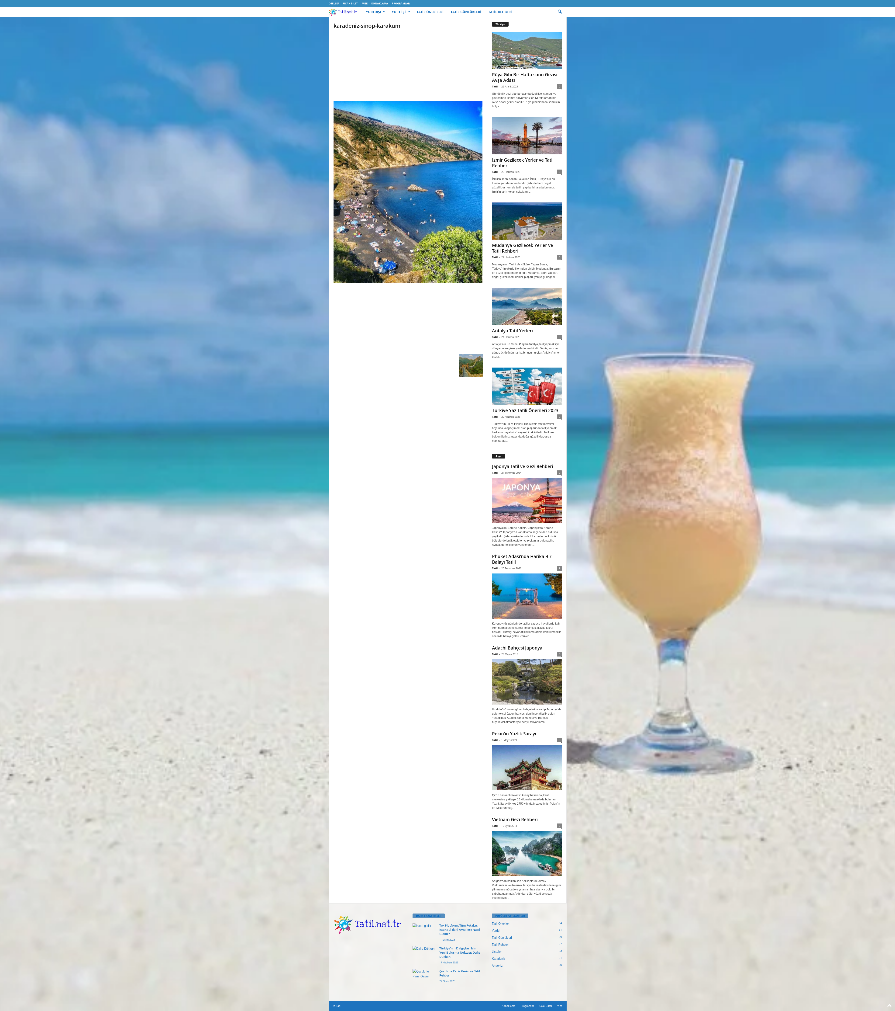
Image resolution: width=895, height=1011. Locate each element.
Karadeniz (498, 958)
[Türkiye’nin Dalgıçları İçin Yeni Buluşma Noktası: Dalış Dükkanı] (424, 955)
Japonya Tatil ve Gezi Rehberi (522, 466)
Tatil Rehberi (500, 944)
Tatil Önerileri (500, 923)
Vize (365, 3)
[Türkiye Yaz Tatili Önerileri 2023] (527, 386)
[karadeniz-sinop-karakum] (408, 192)
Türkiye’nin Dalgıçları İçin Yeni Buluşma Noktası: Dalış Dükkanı (459, 952)
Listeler (497, 951)
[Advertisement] (408, 66)
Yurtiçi (496, 930)
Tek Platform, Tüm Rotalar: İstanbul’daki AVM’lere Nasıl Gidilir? (459, 929)
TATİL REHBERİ (500, 12)
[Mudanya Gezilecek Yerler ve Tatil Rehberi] (527, 221)
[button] (559, 12)
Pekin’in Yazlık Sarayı (514, 734)
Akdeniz (497, 965)
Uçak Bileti (350, 3)
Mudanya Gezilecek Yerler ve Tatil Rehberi (522, 248)
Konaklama (379, 3)
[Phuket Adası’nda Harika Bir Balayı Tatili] (527, 596)
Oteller (334, 3)
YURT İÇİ (399, 12)
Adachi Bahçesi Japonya (517, 648)
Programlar (401, 3)
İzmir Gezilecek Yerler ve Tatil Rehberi (523, 163)
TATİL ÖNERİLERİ (430, 12)
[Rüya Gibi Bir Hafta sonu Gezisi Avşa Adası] (527, 50)
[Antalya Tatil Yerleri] (527, 306)
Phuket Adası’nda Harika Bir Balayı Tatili (521, 559)
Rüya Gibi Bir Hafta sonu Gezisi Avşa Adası (524, 77)
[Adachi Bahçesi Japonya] (527, 682)
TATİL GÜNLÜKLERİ (466, 12)
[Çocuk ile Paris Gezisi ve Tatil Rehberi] (424, 978)
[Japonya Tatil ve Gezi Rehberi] (527, 500)
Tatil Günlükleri (502, 937)
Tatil (495, 86)
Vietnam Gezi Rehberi (515, 819)
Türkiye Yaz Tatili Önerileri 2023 (525, 410)
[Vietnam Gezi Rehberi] (527, 853)
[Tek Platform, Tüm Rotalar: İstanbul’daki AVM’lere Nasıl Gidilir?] (424, 932)
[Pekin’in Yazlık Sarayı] (527, 767)
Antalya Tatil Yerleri (512, 331)
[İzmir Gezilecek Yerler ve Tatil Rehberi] (527, 135)
